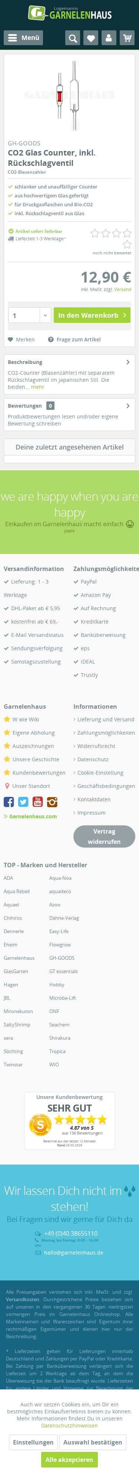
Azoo (54, 904)
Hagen (11, 984)
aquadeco (60, 891)
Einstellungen (33, 1442)
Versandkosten (22, 1299)
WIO (54, 1064)
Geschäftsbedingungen (106, 785)
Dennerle (14, 931)
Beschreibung (25, 361)
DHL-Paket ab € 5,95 (35, 608)
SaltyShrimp (17, 1024)
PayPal (89, 581)
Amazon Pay (96, 594)
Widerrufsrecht (96, 745)
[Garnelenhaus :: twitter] (24, 802)
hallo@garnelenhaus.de (73, 1252)
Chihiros (13, 918)
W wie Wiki (26, 719)
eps (85, 648)
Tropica (57, 1051)
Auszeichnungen (33, 745)
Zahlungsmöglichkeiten (106, 732)
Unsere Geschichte (36, 759)
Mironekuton (18, 1011)
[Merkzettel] (90, 37)
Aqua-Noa (60, 878)
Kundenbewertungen (39, 772)
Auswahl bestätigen (92, 1442)
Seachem (59, 1024)
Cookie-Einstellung (100, 772)
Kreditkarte (95, 621)
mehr (37, 386)
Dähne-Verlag (64, 918)
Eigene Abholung (34, 732)
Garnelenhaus (19, 958)
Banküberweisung (103, 634)
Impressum (91, 812)
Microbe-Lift (62, 998)
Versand (122, 289)
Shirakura (59, 1038)
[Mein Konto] (109, 37)
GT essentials (63, 971)
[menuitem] (23, 37)
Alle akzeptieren (69, 1460)
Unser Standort (31, 785)
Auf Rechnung (98, 608)
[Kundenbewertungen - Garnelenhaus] (69, 1125)
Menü (30, 37)
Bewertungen (25, 405)
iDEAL (88, 661)
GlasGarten (16, 971)
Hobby (56, 984)
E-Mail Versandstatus (37, 634)
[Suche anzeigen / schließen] (72, 37)
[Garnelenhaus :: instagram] (52, 802)
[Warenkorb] (127, 37)
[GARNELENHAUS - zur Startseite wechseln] (70, 13)
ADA (8, 878)
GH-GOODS (62, 958)
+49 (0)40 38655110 (70, 1233)
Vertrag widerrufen (104, 836)
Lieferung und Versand (106, 719)
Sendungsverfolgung (37, 648)
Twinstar (13, 1064)
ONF (54, 1011)
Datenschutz (93, 759)
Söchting (13, 1051)
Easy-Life (59, 931)
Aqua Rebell (17, 891)
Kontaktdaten (94, 799)
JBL (7, 998)
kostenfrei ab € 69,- (35, 621)
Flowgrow (60, 944)
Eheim (10, 944)
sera (8, 1038)
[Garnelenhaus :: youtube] (39, 802)
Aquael (11, 904)
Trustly (89, 674)
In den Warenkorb (88, 315)
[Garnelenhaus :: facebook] (10, 802)
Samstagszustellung (36, 661)
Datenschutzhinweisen (69, 1425)
